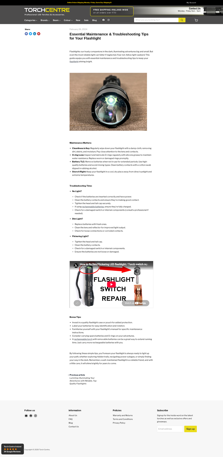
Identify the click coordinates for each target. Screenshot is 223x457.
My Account (191, 3)
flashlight (74, 61)
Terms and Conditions (123, 419)
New (78, 20)
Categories (30, 20)
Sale (86, 20)
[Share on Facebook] (26, 33)
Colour (67, 20)
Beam (56, 20)
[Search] (181, 20)
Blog (94, 20)
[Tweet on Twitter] (30, 33)
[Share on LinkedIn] (34, 33)
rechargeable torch (83, 339)
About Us (73, 415)
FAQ (70, 419)
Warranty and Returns (123, 415)
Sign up (190, 429)
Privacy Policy (119, 423)
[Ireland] (47, 11)
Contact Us (195, 8)
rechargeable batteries (93, 206)
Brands (44, 20)
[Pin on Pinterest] (38, 33)
